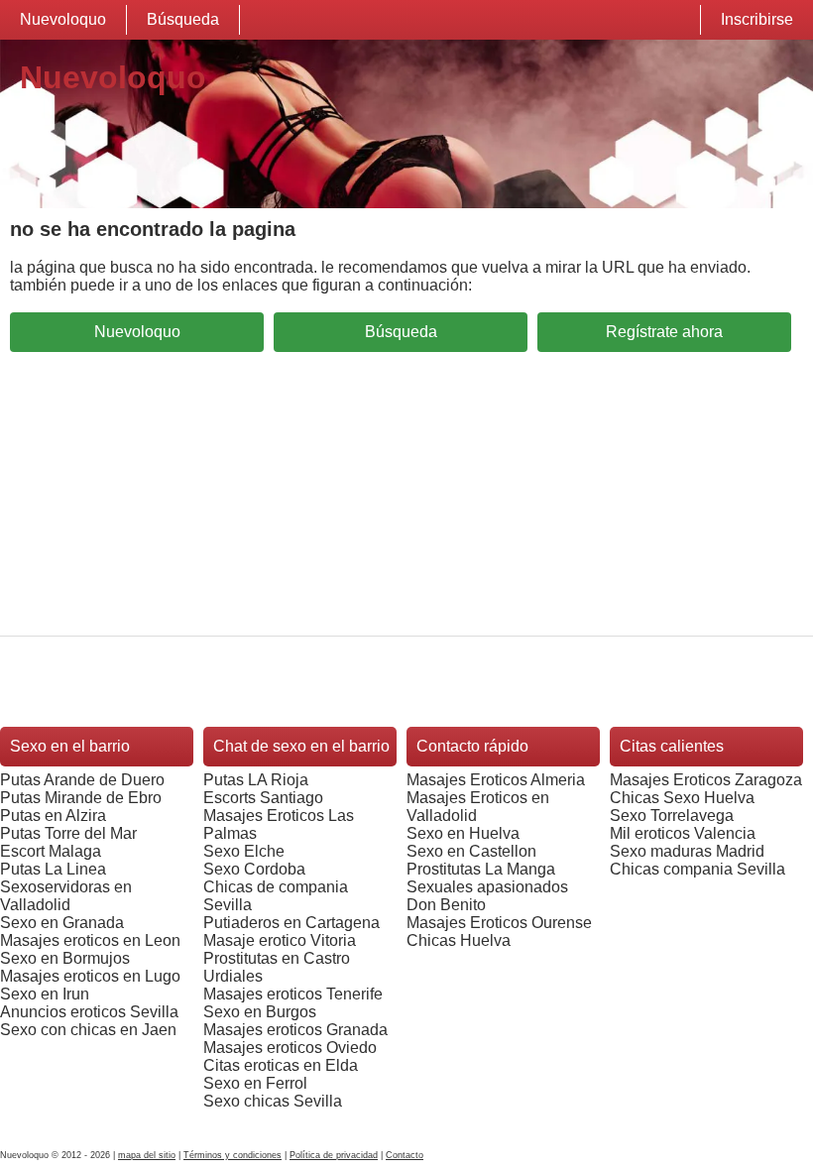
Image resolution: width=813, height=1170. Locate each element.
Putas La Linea (53, 869)
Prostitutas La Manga (480, 869)
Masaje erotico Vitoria (279, 940)
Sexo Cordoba (254, 869)
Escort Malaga (50, 851)
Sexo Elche (244, 851)
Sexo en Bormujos (65, 958)
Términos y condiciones (232, 1155)
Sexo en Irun (44, 994)
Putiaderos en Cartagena (291, 922)
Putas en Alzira (53, 815)
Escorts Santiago (263, 797)
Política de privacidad (334, 1155)
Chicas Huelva (458, 940)
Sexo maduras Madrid (687, 851)
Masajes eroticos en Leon (90, 940)
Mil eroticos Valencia (682, 833)
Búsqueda (183, 19)
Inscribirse (757, 19)
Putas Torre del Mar (68, 833)
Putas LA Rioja (255, 779)
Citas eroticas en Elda (280, 1065)
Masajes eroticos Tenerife (293, 994)
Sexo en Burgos (259, 1011)
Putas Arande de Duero (82, 779)
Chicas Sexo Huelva (682, 797)
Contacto (404, 1155)
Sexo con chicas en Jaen (88, 1029)
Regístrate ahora (664, 331)
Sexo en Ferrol (255, 1083)
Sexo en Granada (62, 922)
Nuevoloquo (63, 19)
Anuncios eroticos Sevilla (89, 1011)
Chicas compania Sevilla (697, 869)
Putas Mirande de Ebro (81, 797)
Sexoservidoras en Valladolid (66, 895)
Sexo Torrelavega (672, 815)
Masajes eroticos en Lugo (90, 976)
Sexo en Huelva (463, 833)
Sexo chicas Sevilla (272, 1101)
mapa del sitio (146, 1155)
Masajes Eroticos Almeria (495, 779)
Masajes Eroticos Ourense (499, 922)
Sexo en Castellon (471, 851)
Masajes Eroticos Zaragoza (706, 779)
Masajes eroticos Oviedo (290, 1047)
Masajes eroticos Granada (295, 1029)
